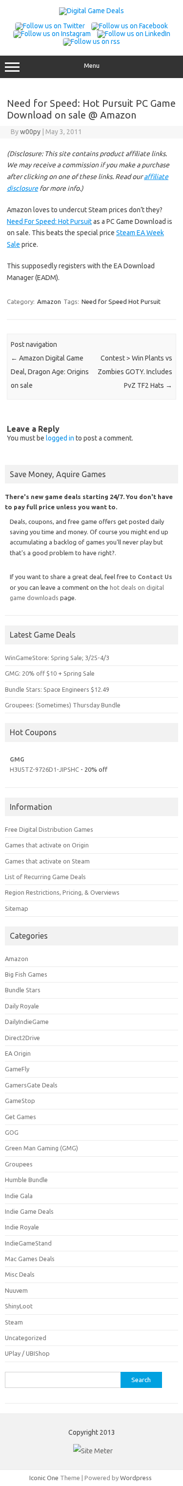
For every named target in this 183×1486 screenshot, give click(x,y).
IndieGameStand (28, 1243)
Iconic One (44, 1477)
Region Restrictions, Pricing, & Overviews (62, 892)
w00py (30, 132)
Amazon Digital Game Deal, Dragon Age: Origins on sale (50, 371)
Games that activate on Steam (47, 861)
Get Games (20, 1116)
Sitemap (16, 908)
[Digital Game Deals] (91, 11)
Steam (14, 1322)
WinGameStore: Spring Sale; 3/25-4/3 (57, 657)
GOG (12, 1132)
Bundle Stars (23, 989)
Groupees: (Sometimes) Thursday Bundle (63, 705)
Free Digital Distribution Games (49, 829)
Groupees (19, 1164)
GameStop (20, 1100)
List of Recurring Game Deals (45, 876)
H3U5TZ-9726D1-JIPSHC (44, 769)
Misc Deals (20, 1274)
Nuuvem (16, 1290)
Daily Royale (22, 1006)
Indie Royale (22, 1227)
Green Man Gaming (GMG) (41, 1148)
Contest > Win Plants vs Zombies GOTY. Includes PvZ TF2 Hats (135, 371)
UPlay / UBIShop (27, 1353)
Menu (92, 65)
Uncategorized (25, 1337)
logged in (60, 438)
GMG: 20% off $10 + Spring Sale (50, 673)
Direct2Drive (22, 1037)
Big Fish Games (26, 974)
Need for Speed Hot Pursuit (121, 301)
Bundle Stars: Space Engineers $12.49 (57, 689)
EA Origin (18, 1053)
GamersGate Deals (31, 1085)
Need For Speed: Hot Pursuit (49, 221)
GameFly (17, 1068)
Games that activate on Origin (47, 845)
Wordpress (136, 1477)
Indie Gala (19, 1195)
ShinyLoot (19, 1306)
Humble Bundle (26, 1179)
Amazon (49, 301)
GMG (17, 759)
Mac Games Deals (30, 1258)
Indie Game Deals (29, 1211)
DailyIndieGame (27, 1021)
